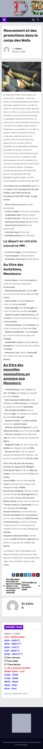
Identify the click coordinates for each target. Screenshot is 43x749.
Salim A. (18, 49)
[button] (38, 19)
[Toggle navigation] (33, 20)
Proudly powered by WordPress (14, 742)
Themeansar (22, 745)
